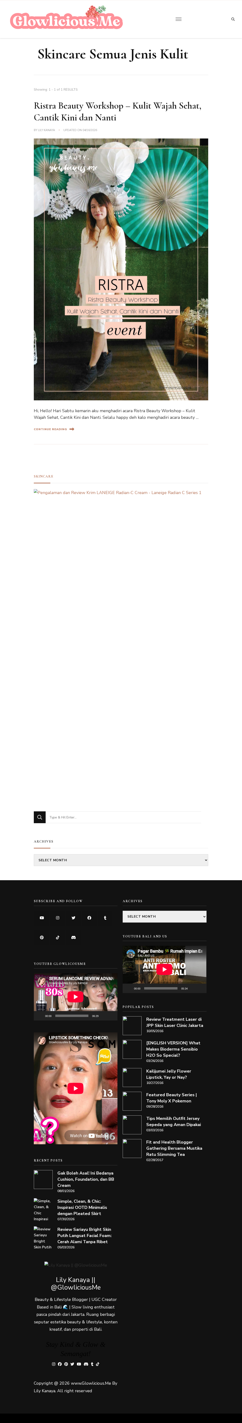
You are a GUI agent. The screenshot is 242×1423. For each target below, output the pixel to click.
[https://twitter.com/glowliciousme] (73, 918)
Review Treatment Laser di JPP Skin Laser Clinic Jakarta (174, 1022)
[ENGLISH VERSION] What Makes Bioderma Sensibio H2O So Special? (173, 1049)
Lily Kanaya (46, 130)
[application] (75, 996)
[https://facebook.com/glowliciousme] (89, 918)
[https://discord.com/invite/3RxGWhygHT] (73, 937)
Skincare (43, 476)
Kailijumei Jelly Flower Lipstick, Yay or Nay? (168, 1074)
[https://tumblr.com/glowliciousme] (105, 918)
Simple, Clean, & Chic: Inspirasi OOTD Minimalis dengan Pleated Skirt (82, 1207)
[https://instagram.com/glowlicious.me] (57, 918)
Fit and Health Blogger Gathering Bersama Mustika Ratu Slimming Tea (174, 1148)
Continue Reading (50, 429)
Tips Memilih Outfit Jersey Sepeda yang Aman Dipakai (173, 1121)
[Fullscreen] (111, 1015)
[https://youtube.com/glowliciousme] (41, 918)
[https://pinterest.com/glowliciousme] (41, 937)
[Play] (40, 1015)
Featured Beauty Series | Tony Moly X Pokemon (171, 1098)
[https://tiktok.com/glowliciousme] (57, 937)
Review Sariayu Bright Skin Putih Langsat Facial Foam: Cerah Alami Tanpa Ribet (84, 1236)
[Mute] (103, 1015)
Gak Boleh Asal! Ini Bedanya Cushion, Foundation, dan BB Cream (85, 1179)
